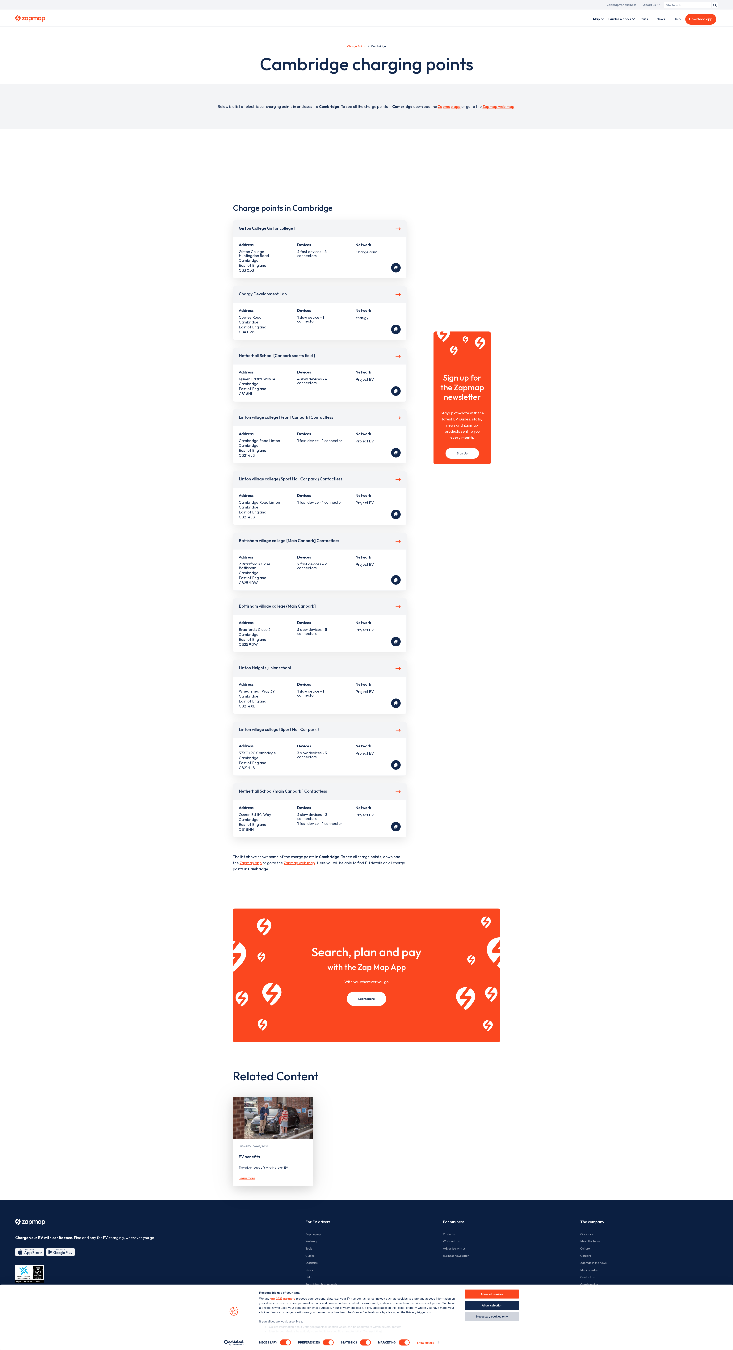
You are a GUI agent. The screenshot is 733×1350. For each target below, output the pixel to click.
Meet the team (590, 1241)
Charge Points (356, 46)
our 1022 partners (282, 1298)
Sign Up (462, 453)
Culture (585, 1248)
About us (649, 5)
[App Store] (29, 1252)
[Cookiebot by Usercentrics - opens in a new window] (234, 1342)
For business (453, 1221)
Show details (425, 1342)
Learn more (366, 999)
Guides (310, 1256)
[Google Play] (60, 1252)
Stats (643, 19)
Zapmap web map (498, 106)
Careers (585, 1256)
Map (596, 19)
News (660, 19)
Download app (700, 19)
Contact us (587, 1277)
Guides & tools (619, 19)
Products (449, 1234)
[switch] (328, 1342)
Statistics (311, 1263)
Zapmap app (449, 106)
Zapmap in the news (593, 1263)
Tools (308, 1248)
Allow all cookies (492, 1294)
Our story (586, 1234)
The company (592, 1221)
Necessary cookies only (492, 1316)
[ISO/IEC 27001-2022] (29, 1274)
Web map (311, 1241)
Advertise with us (454, 1248)
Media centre (589, 1270)
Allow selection (492, 1305)
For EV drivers (317, 1221)
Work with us (451, 1241)
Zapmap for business (621, 5)
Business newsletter (456, 1256)
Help (677, 19)
